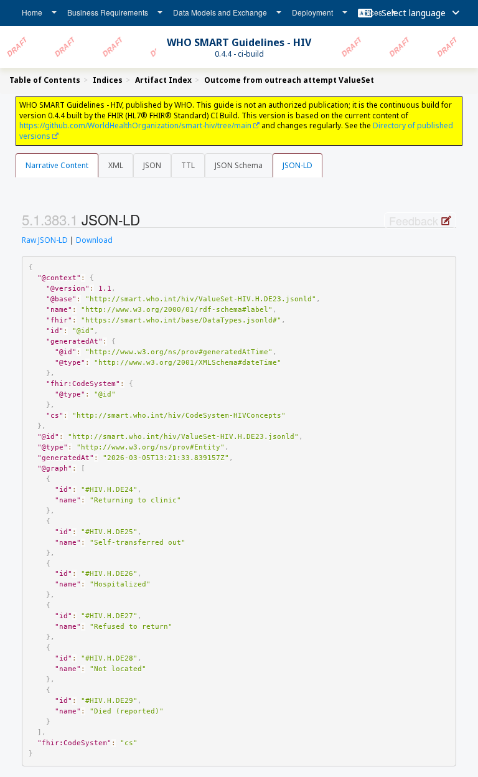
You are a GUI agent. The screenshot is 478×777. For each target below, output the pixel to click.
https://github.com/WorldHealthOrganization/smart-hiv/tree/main (135, 125)
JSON (152, 165)
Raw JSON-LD (45, 240)
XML (115, 165)
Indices (370, 12)
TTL (188, 165)
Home (32, 12)
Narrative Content (57, 165)
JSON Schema (239, 165)
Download (94, 240)
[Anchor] (147, 219)
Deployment (312, 12)
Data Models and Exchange (220, 12)
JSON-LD (297, 165)
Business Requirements (107, 12)
